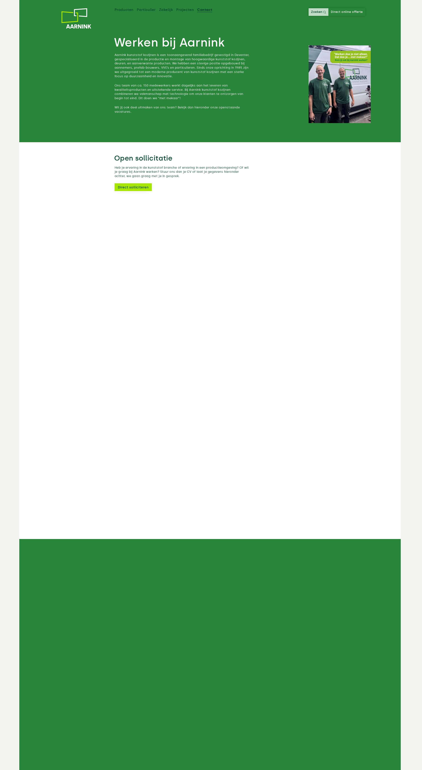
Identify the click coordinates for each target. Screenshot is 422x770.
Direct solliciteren (133, 187)
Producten (124, 10)
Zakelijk (166, 10)
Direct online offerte (347, 12)
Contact (204, 10)
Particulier (146, 10)
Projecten (185, 10)
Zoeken (317, 12)
